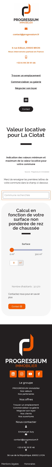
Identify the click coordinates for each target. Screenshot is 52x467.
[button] (26, 100)
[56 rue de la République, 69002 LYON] (26, 450)
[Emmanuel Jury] (26, 426)
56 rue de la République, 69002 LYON (26, 455)
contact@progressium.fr (26, 34)
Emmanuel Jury (26, 432)
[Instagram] (21, 374)
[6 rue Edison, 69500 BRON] (26, 42)
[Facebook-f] (38, 374)
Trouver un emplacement (26, 75)
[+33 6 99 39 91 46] (26, 57)
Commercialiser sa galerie (26, 82)
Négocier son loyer (26, 88)
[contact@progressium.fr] (26, 28)
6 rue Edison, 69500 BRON (26, 48)
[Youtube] (30, 374)
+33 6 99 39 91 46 (26, 62)
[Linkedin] (13, 374)
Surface (26, 244)
